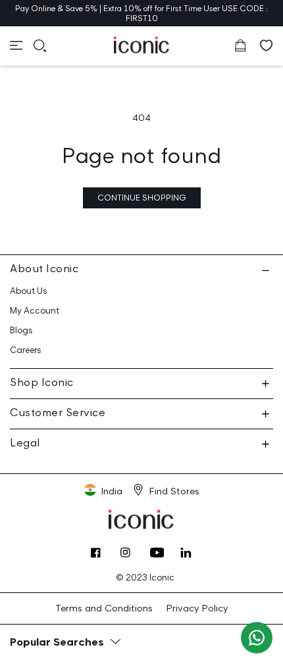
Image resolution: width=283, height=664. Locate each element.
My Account (34, 311)
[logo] (142, 45)
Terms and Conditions (104, 607)
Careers (25, 350)
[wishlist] (266, 45)
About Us (28, 291)
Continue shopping (141, 197)
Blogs (21, 330)
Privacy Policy (197, 607)
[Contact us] (256, 637)
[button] (16, 45)
